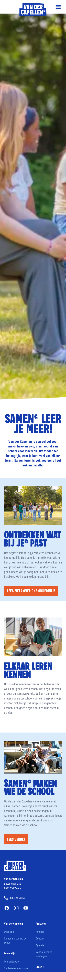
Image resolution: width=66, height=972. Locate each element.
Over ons (9, 931)
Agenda (40, 945)
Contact (40, 938)
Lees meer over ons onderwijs (31, 590)
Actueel (40, 931)
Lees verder (16, 839)
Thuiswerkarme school (16, 968)
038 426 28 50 (17, 898)
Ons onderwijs (11, 961)
